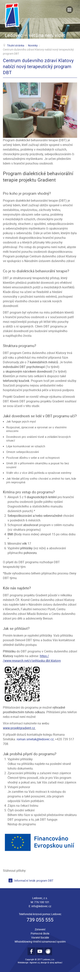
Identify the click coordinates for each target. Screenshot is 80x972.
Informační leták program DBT (33, 880)
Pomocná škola (40, 933)
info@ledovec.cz (41, 906)
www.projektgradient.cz (19, 728)
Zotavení (40, 929)
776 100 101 (41, 902)
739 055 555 (40, 919)
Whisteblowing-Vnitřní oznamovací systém (40, 941)
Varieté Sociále (40, 937)
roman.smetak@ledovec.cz (35, 739)
